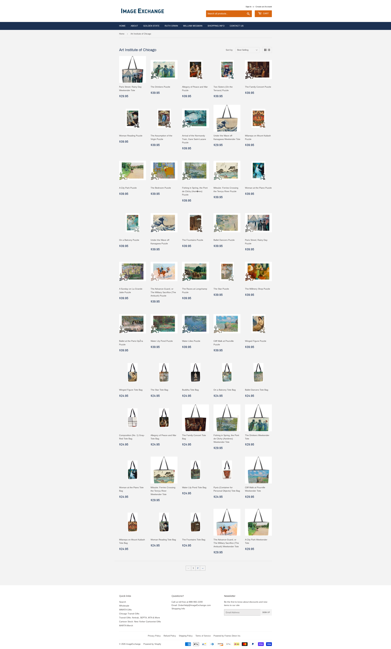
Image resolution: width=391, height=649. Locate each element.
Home (122, 26)
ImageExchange (133, 644)
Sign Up (266, 612)
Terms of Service (203, 636)
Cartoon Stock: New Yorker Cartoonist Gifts (140, 621)
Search (122, 602)
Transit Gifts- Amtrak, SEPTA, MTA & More (139, 617)
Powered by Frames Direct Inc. (227, 636)
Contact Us (236, 26)
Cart (265, 13)
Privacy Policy (154, 636)
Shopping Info (216, 26)
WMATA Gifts (125, 609)
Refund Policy (170, 636)
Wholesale (124, 605)
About (134, 26)
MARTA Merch (126, 625)
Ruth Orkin (171, 26)
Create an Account (264, 6)
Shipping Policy (186, 636)
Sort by (229, 50)
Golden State (151, 26)
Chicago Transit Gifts (129, 613)
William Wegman (192, 26)
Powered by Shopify (152, 644)
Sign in (248, 6)
